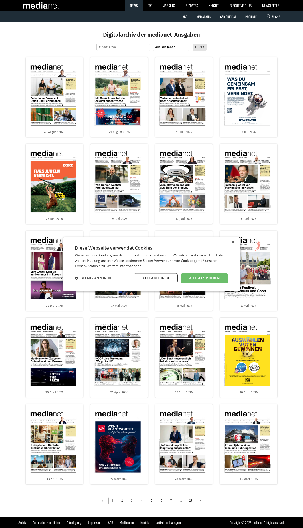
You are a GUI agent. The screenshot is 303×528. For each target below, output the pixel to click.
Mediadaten (204, 16)
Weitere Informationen (124, 266)
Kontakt (145, 522)
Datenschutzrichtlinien (46, 522)
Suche (273, 16)
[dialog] (151, 264)
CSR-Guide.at (228, 16)
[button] (93, 278)
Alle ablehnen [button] (155, 278)
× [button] (233, 242)
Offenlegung (74, 522)
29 (190, 500)
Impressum (94, 522)
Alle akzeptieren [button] (204, 278)
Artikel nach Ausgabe (168, 522)
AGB (110, 522)
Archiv (22, 522)
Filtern (199, 47)
